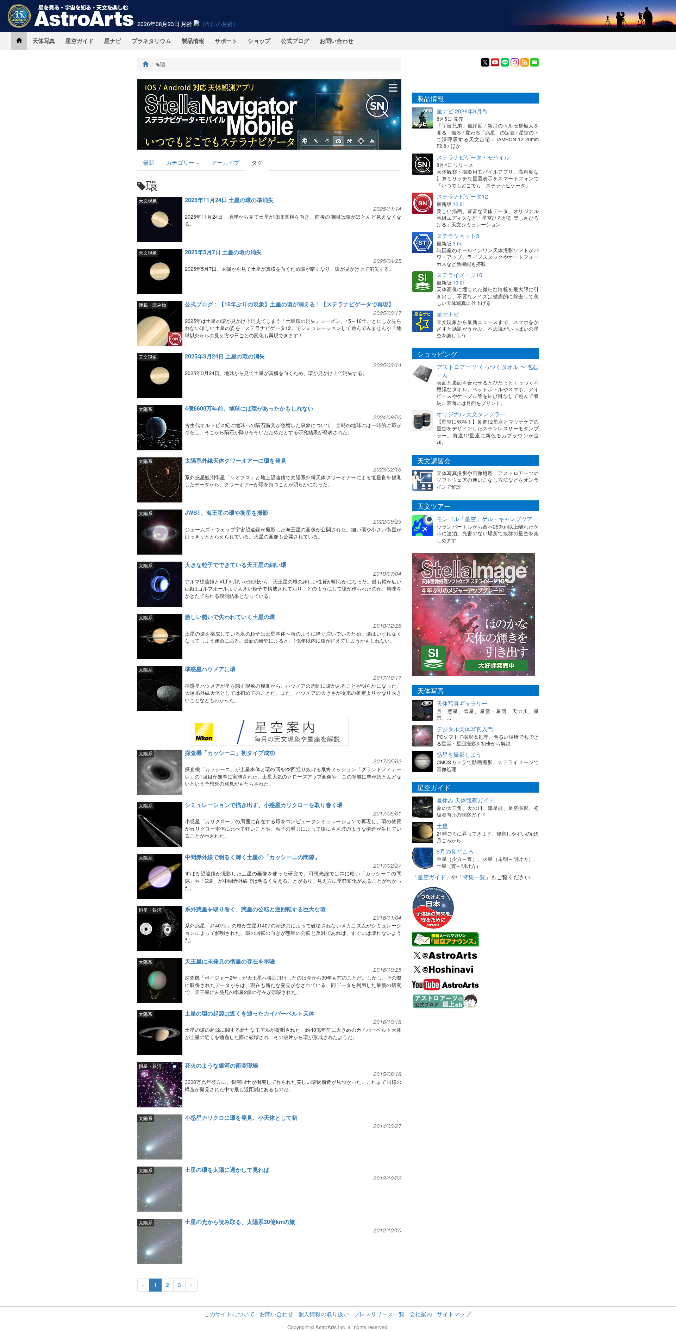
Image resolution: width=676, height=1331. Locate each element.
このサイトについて (229, 1314)
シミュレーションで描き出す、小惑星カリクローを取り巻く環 (264, 805)
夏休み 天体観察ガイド (465, 800)
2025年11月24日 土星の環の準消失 (229, 200)
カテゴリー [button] (181, 162)
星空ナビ (448, 314)
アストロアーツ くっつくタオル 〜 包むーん (488, 371)
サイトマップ (454, 1314)
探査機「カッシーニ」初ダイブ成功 (230, 753)
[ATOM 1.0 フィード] (524, 61)
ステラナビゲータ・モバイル (473, 157)
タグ (257, 162)
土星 (442, 826)
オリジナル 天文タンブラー (471, 414)
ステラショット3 (458, 236)
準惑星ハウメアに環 (210, 669)
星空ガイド (79, 41)
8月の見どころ (455, 851)
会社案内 (420, 1314)
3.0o (458, 243)
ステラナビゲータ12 (462, 196)
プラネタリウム (151, 41)
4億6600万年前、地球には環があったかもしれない (249, 408)
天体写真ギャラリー (462, 703)
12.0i (458, 203)
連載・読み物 (152, 304)
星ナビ (112, 41)
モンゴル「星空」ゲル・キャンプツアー (487, 519)
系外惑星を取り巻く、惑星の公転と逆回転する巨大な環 (255, 909)
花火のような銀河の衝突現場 (221, 1065)
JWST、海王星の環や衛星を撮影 (226, 512)
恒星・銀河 (150, 909)
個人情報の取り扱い (323, 1314)
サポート (226, 41)
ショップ (259, 41)
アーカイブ (225, 162)
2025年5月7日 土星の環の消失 (223, 252)
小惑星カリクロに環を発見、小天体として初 (241, 1117)
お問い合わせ (336, 41)
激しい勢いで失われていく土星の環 (230, 617)
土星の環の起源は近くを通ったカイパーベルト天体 (249, 1013)
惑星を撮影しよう (459, 754)
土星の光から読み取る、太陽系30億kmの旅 (240, 1222)
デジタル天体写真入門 (465, 729)
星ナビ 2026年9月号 (462, 111)
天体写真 (43, 41)
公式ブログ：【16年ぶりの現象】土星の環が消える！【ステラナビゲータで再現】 (289, 304)
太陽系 (145, 409)
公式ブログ (295, 41)
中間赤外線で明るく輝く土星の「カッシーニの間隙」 (252, 857)
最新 (148, 162)
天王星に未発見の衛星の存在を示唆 (230, 961)
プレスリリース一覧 (379, 1314)
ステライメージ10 (459, 275)
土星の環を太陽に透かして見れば (227, 1170)
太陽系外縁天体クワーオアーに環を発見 (235, 460)
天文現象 (148, 200)
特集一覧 (474, 877)
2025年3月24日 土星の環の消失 (225, 356)
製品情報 (193, 41)
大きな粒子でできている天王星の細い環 (235, 565)
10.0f (458, 282)
